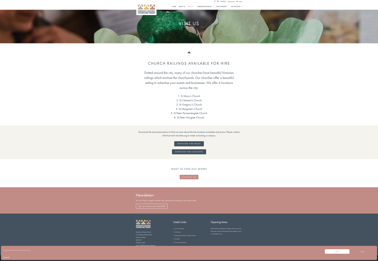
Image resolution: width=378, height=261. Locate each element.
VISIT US (190, 6)
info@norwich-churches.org (174, 135)
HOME (174, 6)
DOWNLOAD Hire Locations (189, 152)
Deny (362, 251)
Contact (177, 239)
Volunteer (178, 232)
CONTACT (223, 1)
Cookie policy (6, 257)
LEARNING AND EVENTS (204, 6)
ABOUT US (182, 6)
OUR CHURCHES (221, 6)
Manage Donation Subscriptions (185, 235)
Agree (337, 251)
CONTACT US (189, 177)
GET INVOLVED (235, 6)
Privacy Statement (180, 242)
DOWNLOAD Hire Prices (189, 143)
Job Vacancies (179, 229)
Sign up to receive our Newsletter (151, 206)
